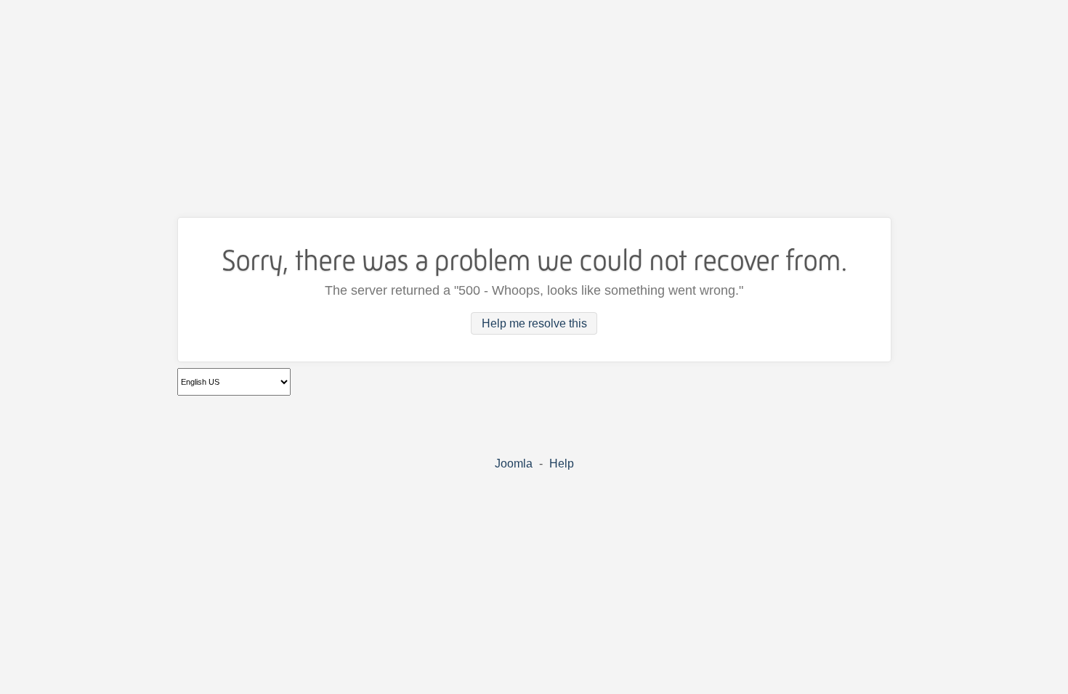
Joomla (514, 463)
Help (561, 463)
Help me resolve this (534, 323)
